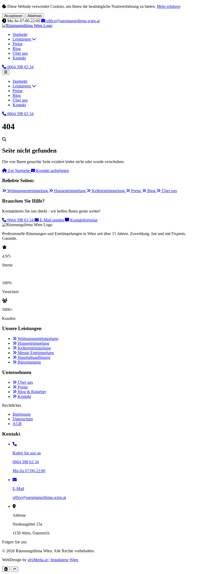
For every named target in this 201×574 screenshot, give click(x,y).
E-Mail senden (52, 220)
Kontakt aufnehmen (52, 170)
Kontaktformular (83, 220)
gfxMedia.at (38, 560)
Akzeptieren (13, 16)
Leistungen (22, 39)
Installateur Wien (64, 560)
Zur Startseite (19, 170)
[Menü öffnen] (5, 72)
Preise (18, 44)
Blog (17, 48)
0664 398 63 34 (20, 220)
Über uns (20, 53)
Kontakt (19, 58)
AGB (17, 423)
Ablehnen (34, 16)
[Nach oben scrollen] (14, 569)
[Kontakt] (6, 569)
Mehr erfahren (168, 6)
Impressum (22, 414)
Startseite (20, 34)
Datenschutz (23, 419)
